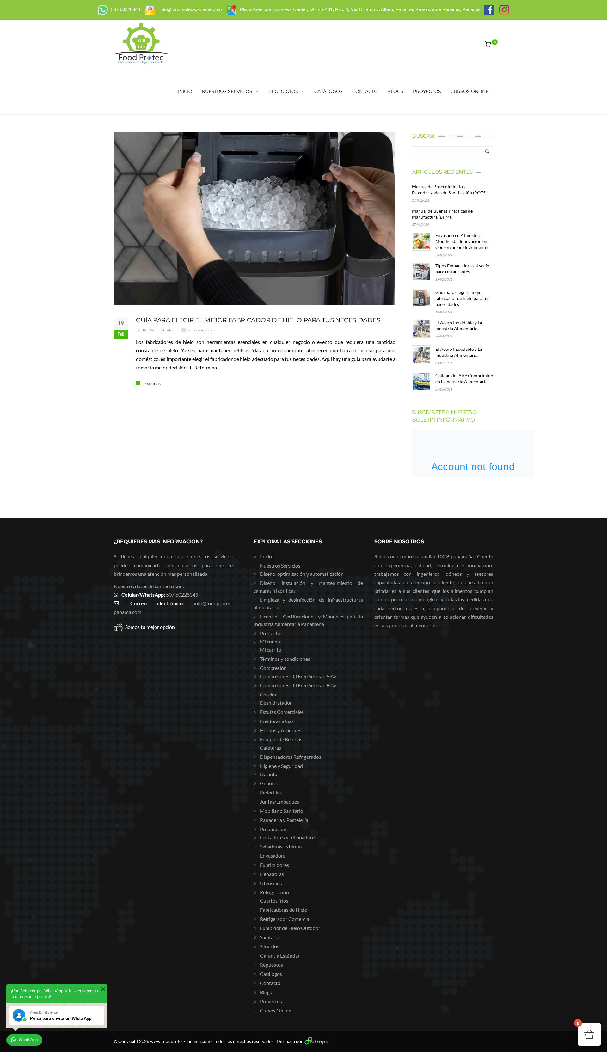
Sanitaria (269, 937)
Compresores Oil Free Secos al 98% (298, 676)
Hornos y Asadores (280, 730)
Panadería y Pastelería (284, 820)
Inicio (185, 91)
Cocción (269, 694)
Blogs (395, 91)
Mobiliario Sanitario (281, 811)
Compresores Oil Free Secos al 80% (298, 685)
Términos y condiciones (285, 659)
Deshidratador (276, 703)
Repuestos (271, 965)
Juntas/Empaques (279, 802)
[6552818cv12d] (254, 218)
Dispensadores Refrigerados (290, 757)
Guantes (269, 783)
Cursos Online (469, 91)
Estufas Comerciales (282, 712)
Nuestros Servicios (227, 91)
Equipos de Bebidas (281, 739)
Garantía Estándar (280, 955)
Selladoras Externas (281, 846)
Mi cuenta (271, 641)
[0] (486, 44)
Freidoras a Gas (277, 721)
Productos (283, 91)
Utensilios (271, 883)
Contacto (365, 91)
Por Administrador (158, 330)
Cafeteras (270, 748)
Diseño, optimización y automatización (302, 574)
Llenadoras (272, 874)
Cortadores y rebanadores (288, 837)
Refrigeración (274, 892)
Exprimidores (274, 865)
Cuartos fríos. (274, 900)
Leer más (152, 383)
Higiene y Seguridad (281, 766)
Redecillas (271, 792)
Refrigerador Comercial (285, 919)
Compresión (273, 668)
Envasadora (272, 856)
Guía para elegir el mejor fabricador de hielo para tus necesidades (258, 320)
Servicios (269, 946)
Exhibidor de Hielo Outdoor (290, 928)
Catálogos (328, 91)
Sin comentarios (201, 330)
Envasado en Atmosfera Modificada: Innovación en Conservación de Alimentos (462, 241)
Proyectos (427, 91)
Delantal (269, 774)
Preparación (273, 829)
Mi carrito (270, 650)
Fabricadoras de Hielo (283, 910)
